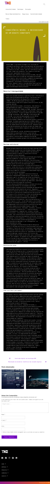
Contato (4, 476)
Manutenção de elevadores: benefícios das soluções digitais (25, 361)
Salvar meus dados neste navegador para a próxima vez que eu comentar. (24, 432)
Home (3, 464)
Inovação (28, 9)
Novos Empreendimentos (13, 14)
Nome (3, 414)
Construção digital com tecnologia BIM (25, 358)
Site (3, 426)
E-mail (4, 420)
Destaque (20, 9)
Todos (7, 19)
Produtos (4, 470)
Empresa (4, 467)
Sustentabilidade (36, 14)
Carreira (4, 473)
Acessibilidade (11, 9)
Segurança (25, 14)
